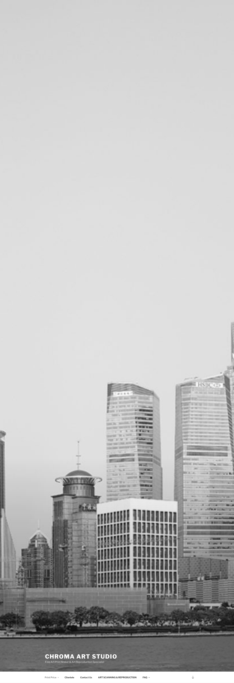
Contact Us (86, 677)
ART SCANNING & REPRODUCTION (117, 677)
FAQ (145, 677)
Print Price (50, 677)
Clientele (69, 677)
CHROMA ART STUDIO (81, 656)
